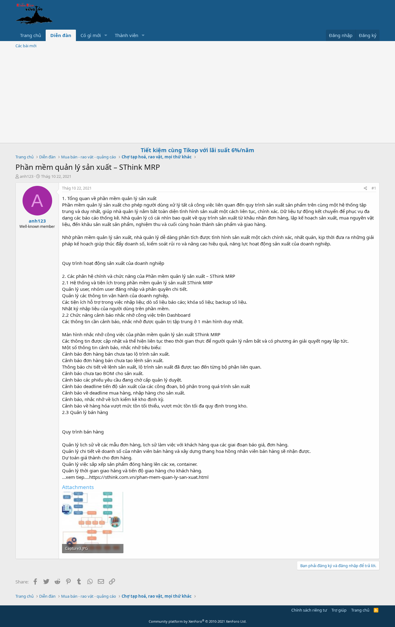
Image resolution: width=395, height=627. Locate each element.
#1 (374, 188)
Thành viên (126, 35)
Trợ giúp (339, 610)
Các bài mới (25, 45)
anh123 (26, 176)
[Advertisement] (197, 96)
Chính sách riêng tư (309, 610)
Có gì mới (91, 35)
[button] (106, 35)
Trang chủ (30, 35)
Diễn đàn (60, 35)
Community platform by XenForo (198, 621)
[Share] (365, 188)
